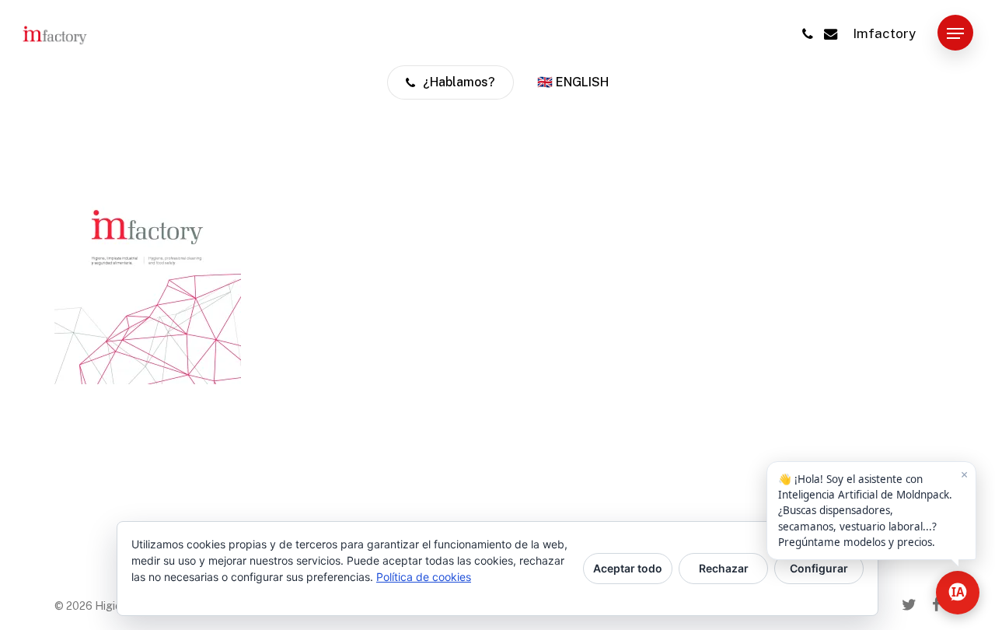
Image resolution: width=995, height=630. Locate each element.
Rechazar (724, 568)
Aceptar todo (627, 568)
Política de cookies (423, 576)
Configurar (819, 568)
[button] (955, 34)
